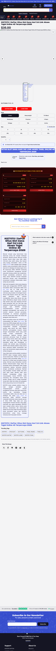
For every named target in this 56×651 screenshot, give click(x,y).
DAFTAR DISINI (9, 108)
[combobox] (26, 10)
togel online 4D (21, 395)
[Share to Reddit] (20, 447)
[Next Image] (53, 59)
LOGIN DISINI (24, 108)
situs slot (24, 358)
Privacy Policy (25, 627)
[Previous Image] (2, 59)
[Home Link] (11, 5)
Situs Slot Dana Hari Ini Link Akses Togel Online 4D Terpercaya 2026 (28, 150)
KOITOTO (8, 264)
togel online (21, 321)
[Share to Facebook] (8, 447)
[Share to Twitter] (4, 447)
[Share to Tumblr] (24, 447)
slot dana (6, 289)
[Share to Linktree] (12, 447)
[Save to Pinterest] (16, 447)
